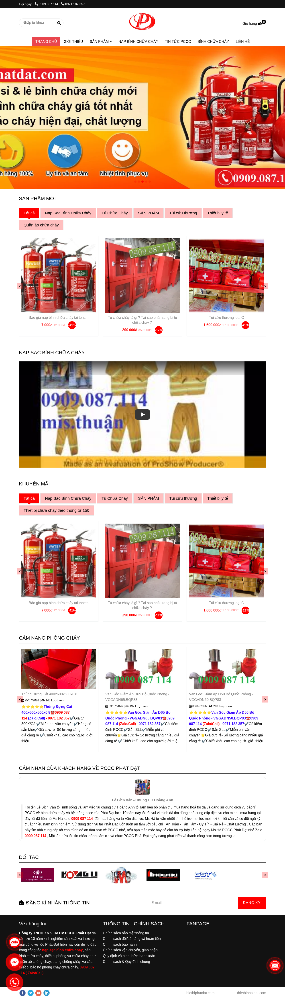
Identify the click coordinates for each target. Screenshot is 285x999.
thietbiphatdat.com (199, 993)
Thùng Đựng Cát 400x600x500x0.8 (49, 694)
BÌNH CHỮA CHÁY (213, 42)
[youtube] (38, 993)
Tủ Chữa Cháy (115, 213)
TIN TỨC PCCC (178, 42)
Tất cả (29, 213)
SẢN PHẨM (100, 42)
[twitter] (30, 993)
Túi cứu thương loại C (226, 317)
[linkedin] (46, 993)
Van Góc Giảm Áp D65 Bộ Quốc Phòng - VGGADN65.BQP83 (137, 697)
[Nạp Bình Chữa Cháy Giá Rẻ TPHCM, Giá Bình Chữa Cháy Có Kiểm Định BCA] (58, 275)
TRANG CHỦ (46, 42)
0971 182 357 (75, 4)
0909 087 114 (49, 4)
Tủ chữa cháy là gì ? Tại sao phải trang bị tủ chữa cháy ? (142, 320)
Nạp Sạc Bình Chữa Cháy (68, 213)
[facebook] (22, 993)
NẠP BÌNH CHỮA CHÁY (138, 42)
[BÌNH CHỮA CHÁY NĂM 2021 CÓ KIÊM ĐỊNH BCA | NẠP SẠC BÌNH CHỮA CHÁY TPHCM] (142, 23)
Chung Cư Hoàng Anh (154, 800)
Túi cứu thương (183, 213)
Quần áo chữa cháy (41, 225)
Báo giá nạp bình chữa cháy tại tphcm (58, 317)
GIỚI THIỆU (73, 42)
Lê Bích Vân (122, 800)
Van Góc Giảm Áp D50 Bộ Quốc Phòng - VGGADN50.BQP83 (221, 697)
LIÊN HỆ (243, 42)
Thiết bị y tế (217, 213)
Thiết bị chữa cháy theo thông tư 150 (56, 510)
